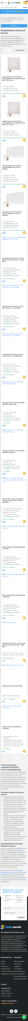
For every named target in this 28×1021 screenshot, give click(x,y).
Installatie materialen (20, 979)
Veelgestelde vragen (7, 974)
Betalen (3, 961)
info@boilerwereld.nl (7, 1003)
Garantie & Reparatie (7, 971)
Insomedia (18, 1017)
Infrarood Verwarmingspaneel (12, 19)
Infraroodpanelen (11, 18)
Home (3, 18)
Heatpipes (17, 966)
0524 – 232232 (6, 996)
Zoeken (25, 7)
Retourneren (4, 966)
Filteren (15, 26)
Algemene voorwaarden (8, 1015)
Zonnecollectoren (19, 971)
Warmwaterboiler (19, 961)
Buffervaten (17, 964)
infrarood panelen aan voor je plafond (11, 871)
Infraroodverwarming (20, 976)
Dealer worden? (5, 969)
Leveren (3, 964)
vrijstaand (20, 850)
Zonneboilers (18, 969)
